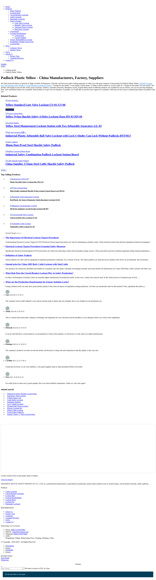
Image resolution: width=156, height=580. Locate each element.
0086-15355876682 (18, 530)
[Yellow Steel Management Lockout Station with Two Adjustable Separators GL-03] (12, 123)
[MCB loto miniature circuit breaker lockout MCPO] (23, 206)
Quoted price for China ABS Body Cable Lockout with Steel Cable (36, 264)
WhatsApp (5, 560)
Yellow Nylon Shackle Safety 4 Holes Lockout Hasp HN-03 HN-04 (43, 116)
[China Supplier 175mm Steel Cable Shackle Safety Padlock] (17, 161)
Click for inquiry (7, 480)
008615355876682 (20, 534)
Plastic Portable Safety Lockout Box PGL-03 (26, 182)
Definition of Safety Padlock (18, 255)
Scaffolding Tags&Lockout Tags (22, 42)
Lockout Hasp (15, 13)
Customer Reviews (17, 58)
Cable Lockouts (15, 17)
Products (8, 9)
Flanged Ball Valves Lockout (17, 406)
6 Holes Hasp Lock (14, 398)
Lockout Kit (14, 31)
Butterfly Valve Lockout (23, 25)
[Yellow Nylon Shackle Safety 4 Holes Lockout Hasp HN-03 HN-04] (14, 113)
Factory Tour (14, 56)
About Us (9, 54)
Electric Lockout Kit (14, 408)
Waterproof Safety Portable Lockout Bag (22, 394)
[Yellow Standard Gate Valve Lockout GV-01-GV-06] (11, 100)
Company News (16, 48)
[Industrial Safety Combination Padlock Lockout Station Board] (17, 151)
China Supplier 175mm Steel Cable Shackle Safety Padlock (40, 163)
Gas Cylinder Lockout (15, 404)
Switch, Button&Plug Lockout (21, 40)
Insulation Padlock (14, 402)
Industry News (15, 50)
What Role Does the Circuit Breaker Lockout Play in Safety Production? (39, 273)
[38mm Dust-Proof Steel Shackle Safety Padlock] (11, 142)
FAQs (7, 52)
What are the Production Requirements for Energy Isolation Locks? (37, 282)
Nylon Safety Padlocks (15, 412)
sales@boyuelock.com (20, 532)
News (7, 46)
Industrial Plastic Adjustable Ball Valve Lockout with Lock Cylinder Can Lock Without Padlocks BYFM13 (68, 135)
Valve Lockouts (15, 21)
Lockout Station (20, 38)
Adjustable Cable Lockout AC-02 (22, 227)
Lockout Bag (15, 44)
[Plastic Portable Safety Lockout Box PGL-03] (19, 179)
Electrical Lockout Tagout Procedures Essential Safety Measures (35, 246)
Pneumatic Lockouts (17, 19)
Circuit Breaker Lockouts (19, 15)
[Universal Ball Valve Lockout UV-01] (21, 215)
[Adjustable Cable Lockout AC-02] (20, 224)
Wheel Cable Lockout (15, 410)
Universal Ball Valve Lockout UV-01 (23, 218)
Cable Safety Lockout (15, 400)
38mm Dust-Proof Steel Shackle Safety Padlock (33, 145)
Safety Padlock (15, 11)
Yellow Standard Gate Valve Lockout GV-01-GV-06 (35, 104)
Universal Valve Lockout (24, 27)
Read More (10, 110)
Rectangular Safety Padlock (15, 85)
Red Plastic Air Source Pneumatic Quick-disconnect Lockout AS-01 (35, 200)
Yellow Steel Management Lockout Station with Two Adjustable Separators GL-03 (53, 125)
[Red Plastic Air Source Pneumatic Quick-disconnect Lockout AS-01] (24, 197)
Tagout (49, 85)
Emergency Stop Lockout (16, 396)
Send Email (5, 558)
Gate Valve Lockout (22, 23)
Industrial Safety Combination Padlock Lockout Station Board (42, 154)
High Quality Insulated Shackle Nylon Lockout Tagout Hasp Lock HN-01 (37, 191)
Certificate (9, 516)
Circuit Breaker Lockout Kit (36, 85)
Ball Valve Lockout (22, 29)
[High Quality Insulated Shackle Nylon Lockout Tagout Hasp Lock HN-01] (18, 188)
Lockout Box (19, 36)
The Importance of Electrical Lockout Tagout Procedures (32, 237)
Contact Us (9, 60)
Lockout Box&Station (18, 33)
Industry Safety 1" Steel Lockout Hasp (21, 414)
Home (7, 7)
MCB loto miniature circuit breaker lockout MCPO (29, 209)
